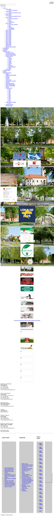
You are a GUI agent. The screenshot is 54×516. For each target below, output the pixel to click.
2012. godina (40, 459)
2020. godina (40, 489)
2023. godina (40, 500)
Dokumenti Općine (12, 127)
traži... (2, 4)
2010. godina (40, 451)
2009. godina (40, 448)
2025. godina (40, 508)
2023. (2, 129)
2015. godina (40, 470)
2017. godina (40, 478)
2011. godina (40, 455)
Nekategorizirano (4, 131)
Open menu (3, 5)
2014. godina (40, 466)
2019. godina (40, 485)
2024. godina (40, 504)
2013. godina (40, 463)
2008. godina (40, 444)
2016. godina (40, 474)
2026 (40, 510)
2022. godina (40, 496)
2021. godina (40, 493)
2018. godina (40, 481)
